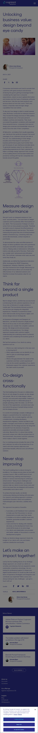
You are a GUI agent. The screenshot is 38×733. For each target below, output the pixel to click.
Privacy (16, 714)
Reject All (19, 724)
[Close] (35, 710)
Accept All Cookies (19, 729)
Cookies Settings (19, 719)
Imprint (20, 714)
